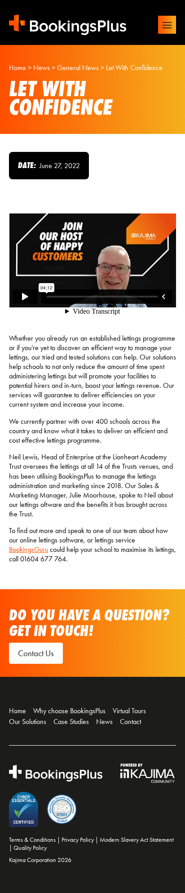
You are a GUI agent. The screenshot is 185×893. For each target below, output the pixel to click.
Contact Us (36, 653)
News (104, 721)
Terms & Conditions (32, 840)
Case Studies (71, 721)
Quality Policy (30, 848)
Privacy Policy (78, 840)
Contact (130, 721)
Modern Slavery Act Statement (137, 840)
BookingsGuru (28, 549)
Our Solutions (27, 721)
